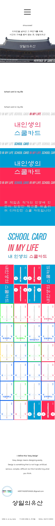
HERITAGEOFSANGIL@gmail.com (31, 491)
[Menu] (27, 12)
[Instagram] (50, 491)
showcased (27, 25)
